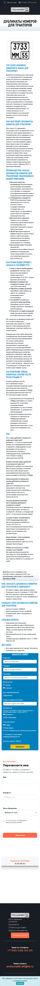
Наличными (9, 728)
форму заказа (29, 590)
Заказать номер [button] (20, 935)
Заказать (20, 746)
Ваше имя (6, 658)
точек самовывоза (29, 597)
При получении (10, 717)
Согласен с (12, 736)
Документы (7, 708)
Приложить (9, 714)
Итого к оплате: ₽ (12, 741)
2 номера (8, 688)
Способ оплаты (9, 722)
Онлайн (7, 725)
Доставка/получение (11, 692)
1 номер (7, 685)
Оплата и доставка (17, 928)
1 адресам (20, 650)
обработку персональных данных (16, 821)
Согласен (20, 983)
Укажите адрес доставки (13, 700)
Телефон (6, 666)
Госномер (6, 674)
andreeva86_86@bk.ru (20, 966)
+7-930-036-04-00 (20, 950)
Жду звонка (20, 835)
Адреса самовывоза (18, 930)
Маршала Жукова (20, 861)
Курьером (8, 695)
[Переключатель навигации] (5, 2)
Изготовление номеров (15, 920)
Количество (7, 682)
